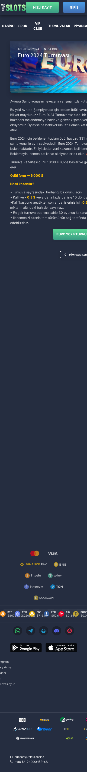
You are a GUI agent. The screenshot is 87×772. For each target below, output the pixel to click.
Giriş (74, 7)
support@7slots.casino (29, 757)
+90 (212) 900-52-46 (31, 762)
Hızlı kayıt (42, 7)
